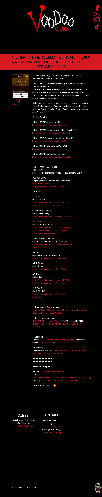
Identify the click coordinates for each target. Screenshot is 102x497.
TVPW (62, 321)
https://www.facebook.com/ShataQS (49, 141)
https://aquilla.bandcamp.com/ (45, 205)
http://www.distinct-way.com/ (45, 233)
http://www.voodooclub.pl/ (43, 184)
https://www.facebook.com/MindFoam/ (49, 269)
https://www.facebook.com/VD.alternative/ (51, 187)
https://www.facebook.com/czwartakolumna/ (52, 216)
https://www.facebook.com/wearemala (49, 258)
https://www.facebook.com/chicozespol (50, 125)
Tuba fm (64, 310)
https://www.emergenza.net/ (52, 371)
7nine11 (46, 354)
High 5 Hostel (58, 354)
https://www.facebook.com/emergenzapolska (57, 380)
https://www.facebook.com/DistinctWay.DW (51, 227)
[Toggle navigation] (51, 42)
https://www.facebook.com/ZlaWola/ (48, 294)
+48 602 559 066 (25, 426)
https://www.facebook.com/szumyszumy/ (50, 283)
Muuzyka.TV (75, 324)
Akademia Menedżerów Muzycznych (58, 340)
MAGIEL (36, 327)
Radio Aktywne (38, 321)
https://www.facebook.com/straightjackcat (51, 133)
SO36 (74, 351)
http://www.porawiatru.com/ (45, 149)
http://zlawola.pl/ (39, 297)
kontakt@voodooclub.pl (51, 426)
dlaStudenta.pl (38, 310)
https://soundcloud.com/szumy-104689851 (51, 280)
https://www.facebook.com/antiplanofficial (51, 157)
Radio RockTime (39, 313)
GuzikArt (46, 343)
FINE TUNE (52, 321)
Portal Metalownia (60, 324)
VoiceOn (64, 343)
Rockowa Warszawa (41, 324)
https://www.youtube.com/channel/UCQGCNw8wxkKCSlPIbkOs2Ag (61, 377)
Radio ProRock (55, 313)
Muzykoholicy (53, 310)
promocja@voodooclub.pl (51, 432)
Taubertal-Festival (62, 351)
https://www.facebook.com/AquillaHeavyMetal (52, 202)
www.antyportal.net (79, 310)
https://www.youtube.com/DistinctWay (49, 230)
